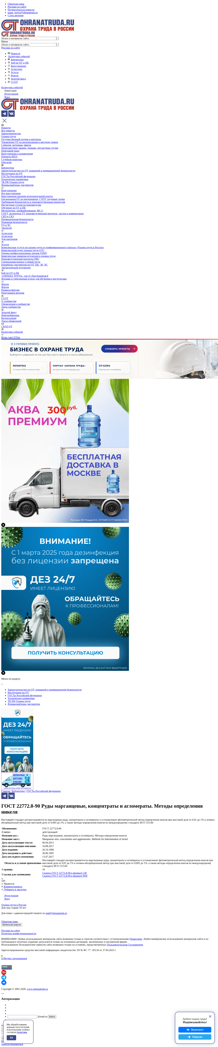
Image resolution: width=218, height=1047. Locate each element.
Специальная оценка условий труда (20, 261)
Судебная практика (11, 159)
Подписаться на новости (21, 9)
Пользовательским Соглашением (125, 944)
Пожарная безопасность (14, 222)
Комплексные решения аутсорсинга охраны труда (28, 256)
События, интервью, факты (16, 145)
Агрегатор (16, 69)
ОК (11, 1037)
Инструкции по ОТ (12, 173)
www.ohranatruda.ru (37, 989)
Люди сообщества (11, 307)
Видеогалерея (8, 318)
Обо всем (6, 162)
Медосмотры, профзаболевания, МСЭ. (22, 210)
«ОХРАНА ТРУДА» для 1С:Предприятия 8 (24, 276)
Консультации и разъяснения (17, 153)
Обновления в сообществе (15, 304)
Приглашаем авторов (12, 293)
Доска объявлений (11, 321)
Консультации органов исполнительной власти (27, 196)
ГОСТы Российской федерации (18, 176)
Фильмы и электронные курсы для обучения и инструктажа (34, 278)
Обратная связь (16, 4)
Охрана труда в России (13, 904)
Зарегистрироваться (12, 1044)
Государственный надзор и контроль (21, 139)
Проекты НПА (9, 156)
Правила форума (10, 290)
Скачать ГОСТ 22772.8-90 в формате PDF (65, 876)
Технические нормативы (14, 179)
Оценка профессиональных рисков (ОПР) (24, 253)
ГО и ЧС (6, 225)
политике (22, 1032)
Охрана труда (8, 136)
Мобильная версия (12, 924)
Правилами (136, 939)
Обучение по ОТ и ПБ (13, 207)
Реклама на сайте (17, 6)
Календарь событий (19, 56)
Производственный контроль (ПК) (20, 259)
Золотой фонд (18, 78)
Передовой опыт (10, 150)
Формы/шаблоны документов (17, 185)
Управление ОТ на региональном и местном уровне (29, 142)
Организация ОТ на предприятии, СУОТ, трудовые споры (33, 199)
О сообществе (8, 301)
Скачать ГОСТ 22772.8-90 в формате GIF (64, 873)
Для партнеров (9, 239)
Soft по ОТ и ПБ (20, 62)
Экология (6, 228)
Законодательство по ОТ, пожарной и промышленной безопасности (38, 170)
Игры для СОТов (10, 337)
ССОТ (14, 82)
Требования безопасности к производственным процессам (33, 202)
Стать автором (15, 15)
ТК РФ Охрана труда (12, 182)
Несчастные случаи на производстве (21, 205)
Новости (15, 53)
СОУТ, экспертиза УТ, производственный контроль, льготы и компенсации (42, 213)
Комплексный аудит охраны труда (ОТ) (22, 250)
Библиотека (17, 59)
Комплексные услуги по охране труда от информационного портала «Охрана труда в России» (52, 247)
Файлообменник (10, 315)
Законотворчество (11, 133)
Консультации (18, 66)
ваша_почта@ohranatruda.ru (23, 12)
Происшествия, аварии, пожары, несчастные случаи (29, 148)
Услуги (15, 72)
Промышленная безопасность (17, 219)
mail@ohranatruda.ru (56, 913)
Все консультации (11, 193)
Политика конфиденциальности (18, 933)
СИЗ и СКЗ (7, 216)
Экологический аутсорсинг (16, 267)
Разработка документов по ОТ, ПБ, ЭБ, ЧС (24, 264)
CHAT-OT (6, 326)
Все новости (8, 130)
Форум (14, 75)
